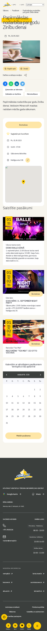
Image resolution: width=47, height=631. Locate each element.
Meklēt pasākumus (24, 436)
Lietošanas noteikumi (12, 607)
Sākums (5, 10)
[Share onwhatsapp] (11, 83)
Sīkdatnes (12, 612)
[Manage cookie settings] (4, 617)
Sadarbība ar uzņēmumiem (35, 612)
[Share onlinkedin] (16, 83)
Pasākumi (15, 10)
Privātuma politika (38, 607)
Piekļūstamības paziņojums (12, 616)
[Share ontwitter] (22, 83)
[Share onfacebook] (5, 83)
